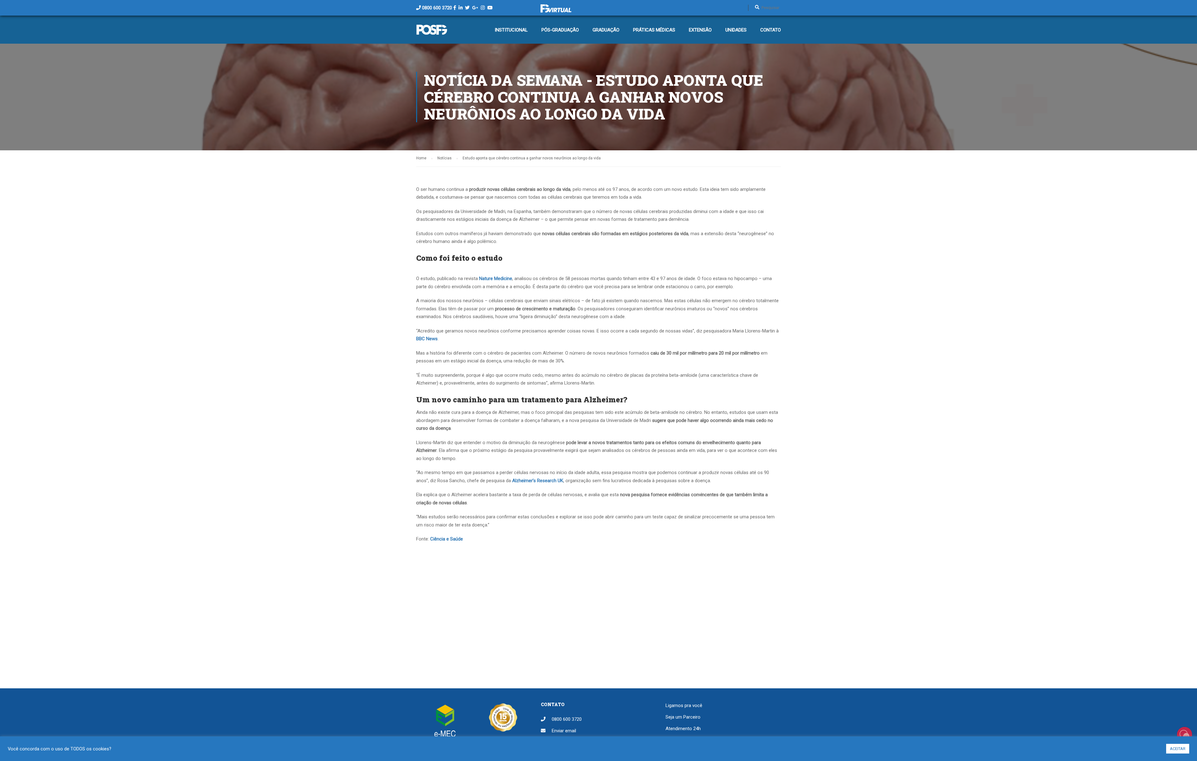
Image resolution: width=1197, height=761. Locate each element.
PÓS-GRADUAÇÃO (560, 30)
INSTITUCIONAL (511, 30)
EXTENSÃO (700, 30)
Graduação (606, 30)
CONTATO (770, 30)
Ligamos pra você (684, 705)
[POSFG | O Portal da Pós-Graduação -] (431, 32)
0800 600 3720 (437, 8)
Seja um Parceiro (683, 717)
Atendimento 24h (683, 728)
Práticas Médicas (654, 30)
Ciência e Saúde (446, 539)
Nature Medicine (495, 278)
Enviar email (564, 731)
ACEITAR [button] (1177, 748)
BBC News (427, 339)
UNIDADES (736, 30)
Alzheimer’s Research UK (537, 480)
